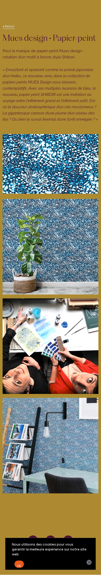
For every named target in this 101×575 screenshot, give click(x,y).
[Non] (89, 562)
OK (19, 566)
